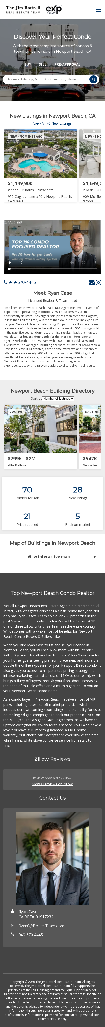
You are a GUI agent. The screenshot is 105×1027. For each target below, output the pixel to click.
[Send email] (91, 282)
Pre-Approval (67, 64)
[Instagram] (98, 282)
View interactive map (49, 556)
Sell (43, 64)
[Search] (93, 79)
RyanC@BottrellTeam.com (41, 926)
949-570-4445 (21, 282)
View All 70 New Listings (52, 123)
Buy (27, 64)
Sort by (36, 398)
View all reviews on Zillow (52, 784)
